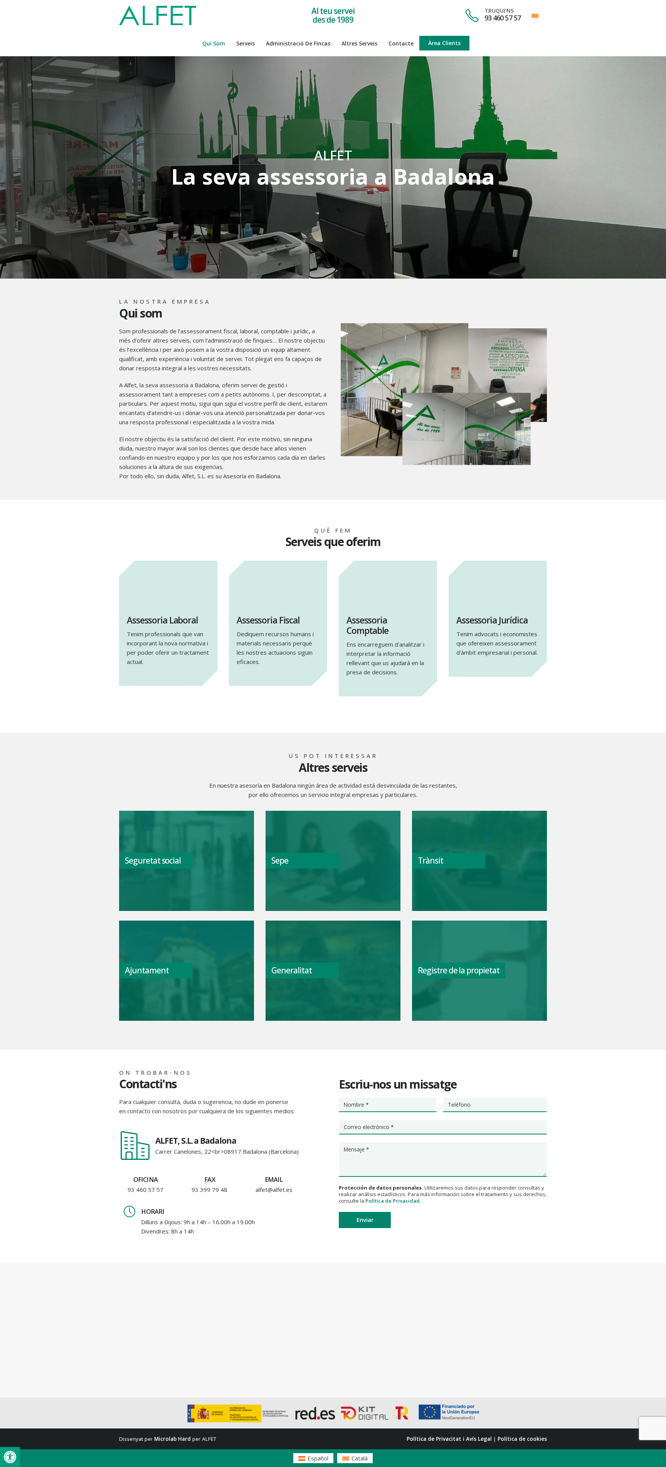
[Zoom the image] (157, 10)
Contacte (401, 43)
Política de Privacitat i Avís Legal (449, 1438)
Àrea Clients (444, 43)
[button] (10, 1457)
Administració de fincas (298, 43)
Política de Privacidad (392, 1200)
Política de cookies (522, 1438)
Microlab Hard (172, 1438)
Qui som (213, 43)
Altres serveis (359, 43)
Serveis (245, 43)
